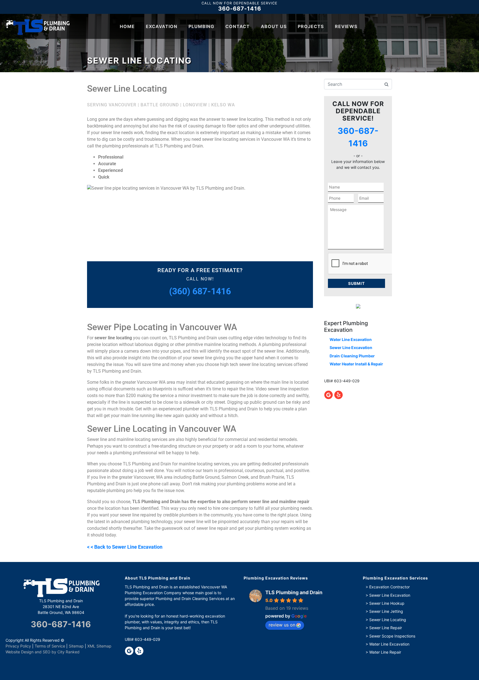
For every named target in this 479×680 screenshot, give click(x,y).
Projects (311, 26)
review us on (282, 625)
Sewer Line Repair (385, 627)
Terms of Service (50, 646)
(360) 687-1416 (200, 291)
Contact (237, 26)
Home (127, 26)
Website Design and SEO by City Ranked (43, 651)
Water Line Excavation (351, 339)
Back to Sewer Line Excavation (128, 547)
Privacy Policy (18, 646)
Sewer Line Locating (387, 619)
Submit (356, 283)
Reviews (346, 26)
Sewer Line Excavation (351, 347)
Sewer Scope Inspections (392, 636)
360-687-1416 (239, 9)
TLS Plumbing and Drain (293, 592)
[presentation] (370, 264)
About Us (274, 26)
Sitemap (76, 646)
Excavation (161, 26)
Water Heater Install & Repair (356, 364)
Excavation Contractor (389, 586)
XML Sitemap (99, 646)
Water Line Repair (385, 652)
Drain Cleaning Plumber (352, 355)
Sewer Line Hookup (386, 603)
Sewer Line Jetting (386, 611)
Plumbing (201, 26)
